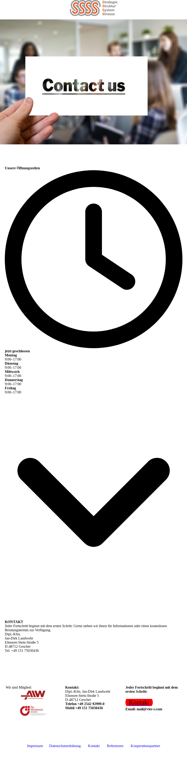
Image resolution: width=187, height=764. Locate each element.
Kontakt (94, 746)
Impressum (35, 746)
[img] (93, 8)
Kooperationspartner (145, 746)
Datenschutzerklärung (66, 746)
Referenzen (115, 746)
